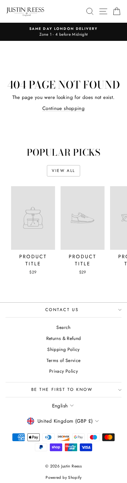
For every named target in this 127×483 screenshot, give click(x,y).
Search (63, 327)
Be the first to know (62, 389)
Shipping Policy (63, 349)
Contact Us (62, 310)
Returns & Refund (63, 338)
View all (63, 171)
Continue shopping (63, 108)
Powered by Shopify (63, 477)
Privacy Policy (63, 371)
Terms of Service (64, 360)
